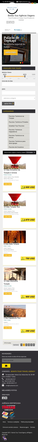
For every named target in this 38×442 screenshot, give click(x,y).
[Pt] (35, 3)
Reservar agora (24, 427)
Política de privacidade (27, 422)
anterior (16, 345)
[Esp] (32, 3)
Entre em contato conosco (10, 427)
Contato (32, 427)
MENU (7, 30)
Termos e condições (13, 422)
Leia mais (7, 184)
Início (4, 422)
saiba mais (10, 52)
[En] (30, 3)
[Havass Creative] (4, 438)
